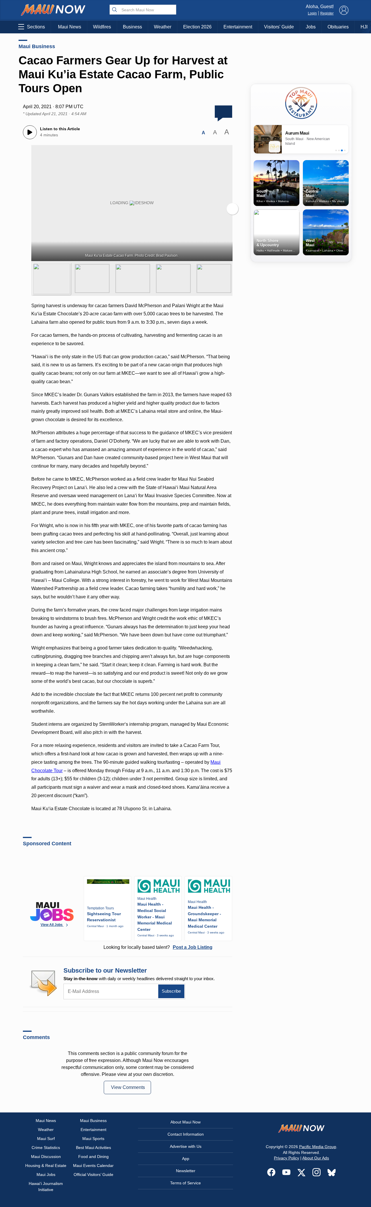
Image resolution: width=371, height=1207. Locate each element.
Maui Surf (46, 1138)
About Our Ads (315, 1158)
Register (327, 13)
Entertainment (237, 26)
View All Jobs (52, 925)
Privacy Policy (286, 1158)
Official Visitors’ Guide (93, 1174)
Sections (36, 26)
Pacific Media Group (317, 1146)
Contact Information (186, 1134)
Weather (162, 26)
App (185, 1158)
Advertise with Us (185, 1146)
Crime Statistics (46, 1147)
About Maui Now (185, 1122)
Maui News (69, 26)
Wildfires (102, 26)
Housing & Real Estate (45, 1165)
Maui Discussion (46, 1156)
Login (312, 13)
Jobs (311, 26)
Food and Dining (93, 1156)
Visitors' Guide (279, 26)
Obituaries (338, 26)
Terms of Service (185, 1183)
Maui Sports (93, 1138)
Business (132, 26)
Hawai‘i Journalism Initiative (46, 1186)
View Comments (128, 1087)
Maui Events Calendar (93, 1165)
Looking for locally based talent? (157, 947)
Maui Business (37, 46)
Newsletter (185, 1170)
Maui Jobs (46, 1174)
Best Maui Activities (93, 1147)
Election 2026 (197, 26)
